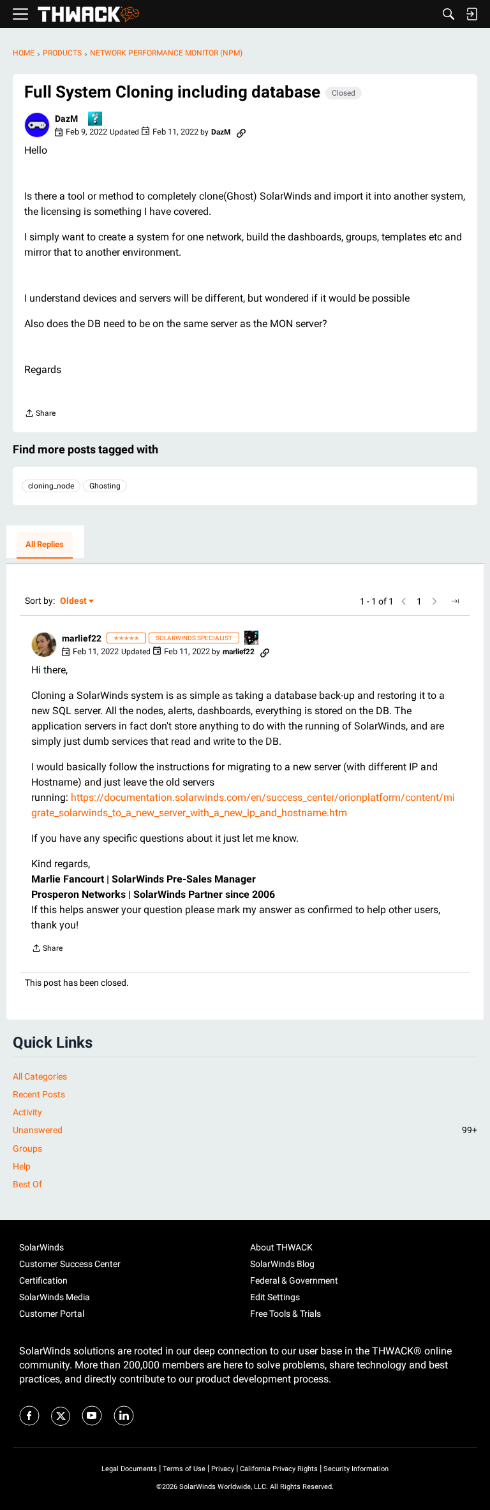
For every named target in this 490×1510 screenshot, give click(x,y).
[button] (37, 125)
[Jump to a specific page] (455, 601)
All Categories (40, 1076)
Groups (27, 1148)
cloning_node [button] (51, 485)
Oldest (74, 602)
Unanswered (245, 1130)
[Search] (448, 14)
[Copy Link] (241, 132)
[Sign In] (471, 14)
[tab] (45, 545)
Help (22, 1166)
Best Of (27, 1184)
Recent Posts (39, 1094)
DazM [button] (66, 119)
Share (40, 415)
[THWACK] (88, 14)
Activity (27, 1112)
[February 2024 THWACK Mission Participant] (252, 639)
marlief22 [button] (81, 638)
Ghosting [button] (105, 485)
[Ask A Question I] (95, 120)
